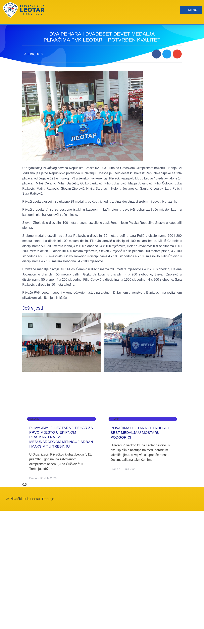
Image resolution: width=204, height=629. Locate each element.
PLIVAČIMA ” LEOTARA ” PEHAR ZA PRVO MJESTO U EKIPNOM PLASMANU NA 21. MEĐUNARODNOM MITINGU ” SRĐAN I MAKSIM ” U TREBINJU (61, 437)
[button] (156, 54)
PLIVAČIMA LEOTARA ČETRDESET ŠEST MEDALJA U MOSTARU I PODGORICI (140, 432)
